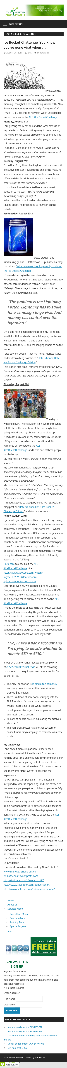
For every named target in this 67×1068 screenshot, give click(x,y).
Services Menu (15, 908)
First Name (10, 998)
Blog (9, 931)
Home (10, 900)
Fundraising (43, 52)
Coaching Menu (18, 918)
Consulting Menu (19, 914)
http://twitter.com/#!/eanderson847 (24, 880)
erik (29, 52)
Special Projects (18, 926)
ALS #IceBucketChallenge (43, 117)
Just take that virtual (17, 1047)
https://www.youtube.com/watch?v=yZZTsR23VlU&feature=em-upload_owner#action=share (23, 577)
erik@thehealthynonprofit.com (21, 875)
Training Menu (17, 922)
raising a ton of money (44, 683)
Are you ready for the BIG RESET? (24, 1027)
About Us (12, 904)
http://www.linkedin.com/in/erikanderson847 (29, 889)
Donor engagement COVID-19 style (25, 1043)
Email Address (12, 992)
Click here (9, 563)
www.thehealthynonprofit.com (21, 871)
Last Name (9, 1004)
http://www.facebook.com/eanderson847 (27, 884)
